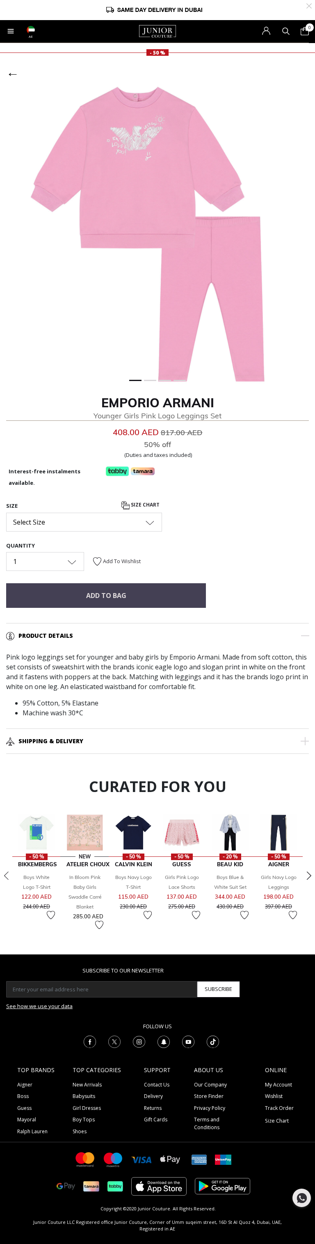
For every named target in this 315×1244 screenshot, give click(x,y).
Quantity (20, 545)
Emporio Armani (157, 403)
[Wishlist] (51, 915)
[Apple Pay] (170, 1159)
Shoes (80, 1131)
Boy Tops (84, 1119)
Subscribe (218, 989)
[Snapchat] (164, 1040)
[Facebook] (90, 1040)
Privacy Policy (209, 1108)
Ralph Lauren (32, 1131)
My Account (278, 1084)
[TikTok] (213, 1040)
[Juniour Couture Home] (157, 30)
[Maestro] (113, 1159)
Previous (6, 876)
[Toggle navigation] (10, 31)
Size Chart (145, 505)
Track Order (279, 1108)
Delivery (153, 1096)
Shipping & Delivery (50, 741)
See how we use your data (39, 1006)
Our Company (210, 1084)
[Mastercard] (85, 1159)
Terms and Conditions (206, 1123)
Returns (153, 1108)
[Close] (309, 5)
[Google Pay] (66, 1185)
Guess (24, 1108)
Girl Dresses (87, 1108)
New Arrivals (87, 1084)
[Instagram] (139, 1040)
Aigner (24, 1084)
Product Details (45, 635)
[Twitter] (114, 1040)
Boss (23, 1096)
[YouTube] (188, 1040)
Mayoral (26, 1119)
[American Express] (199, 1159)
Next (309, 876)
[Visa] (141, 1159)
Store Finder (209, 1096)
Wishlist (274, 1096)
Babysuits (84, 1096)
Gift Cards (155, 1119)
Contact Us (156, 1084)
